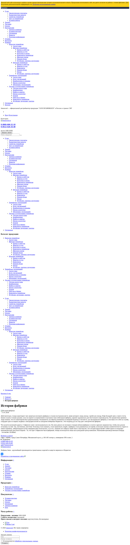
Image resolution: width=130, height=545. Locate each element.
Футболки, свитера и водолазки (24, 254)
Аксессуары (13, 240)
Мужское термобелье (16, 256)
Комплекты (17, 262)
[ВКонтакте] (2, 454)
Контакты (8, 475)
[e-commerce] (6, 120)
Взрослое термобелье (12, 238)
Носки (15, 265)
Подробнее (6, 439)
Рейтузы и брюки (15, 291)
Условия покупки (11, 498)
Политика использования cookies (43, 4)
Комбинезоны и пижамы (17, 275)
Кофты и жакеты (15, 286)
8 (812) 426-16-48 (8, 127)
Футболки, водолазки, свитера (19, 295)
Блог (6, 507)
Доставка (8, 468)
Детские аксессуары (16, 282)
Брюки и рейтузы (19, 243)
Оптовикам (9, 479)
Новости (8, 399)
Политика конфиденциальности (16, 531)
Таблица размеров (11, 505)
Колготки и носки (19, 247)
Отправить (5, 543)
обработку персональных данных (26, 541)
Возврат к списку (7, 436)
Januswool (9, 528)
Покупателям (9, 471)
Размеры (8, 477)
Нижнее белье (18, 253)
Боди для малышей (15, 273)
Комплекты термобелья (21, 249)
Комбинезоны (14, 284)
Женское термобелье (16, 242)
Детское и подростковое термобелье (17, 280)
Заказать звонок (7, 132)
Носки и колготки (15, 276)
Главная (7, 397)
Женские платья (18, 251)
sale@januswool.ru (7, 445)
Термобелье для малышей (14, 269)
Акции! (7, 466)
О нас (7, 464)
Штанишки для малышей (17, 278)
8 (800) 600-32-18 (8, 124)
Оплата (7, 470)
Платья (11, 289)
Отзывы (7, 473)
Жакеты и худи (18, 245)
